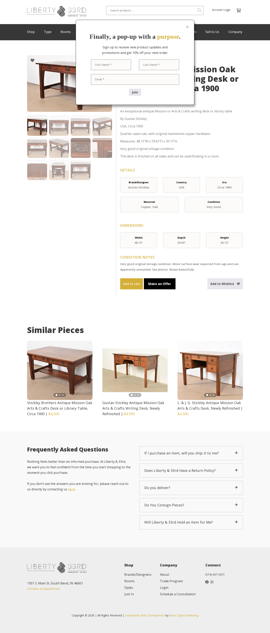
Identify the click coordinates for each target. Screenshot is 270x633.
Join (135, 92)
